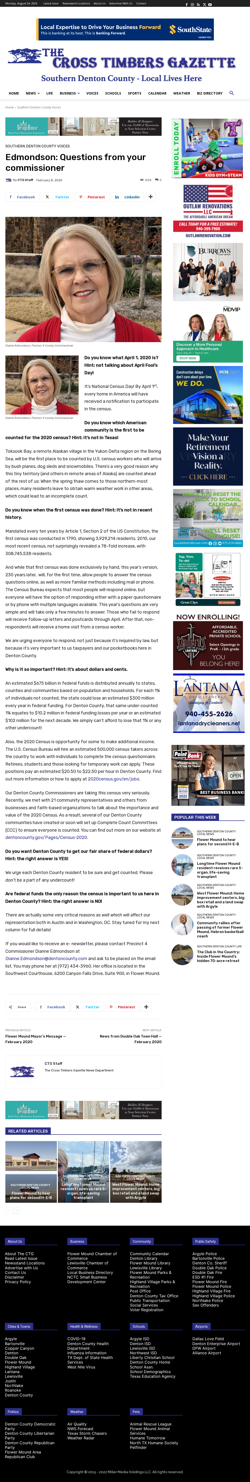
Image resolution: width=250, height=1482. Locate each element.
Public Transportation (150, 1300)
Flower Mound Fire (209, 1281)
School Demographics (150, 1371)
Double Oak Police (209, 1267)
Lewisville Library (146, 1267)
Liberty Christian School (152, 1357)
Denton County (19, 1395)
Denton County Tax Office (154, 1295)
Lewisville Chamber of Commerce (87, 1265)
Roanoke (13, 1390)
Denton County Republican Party (29, 1445)
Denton (11, 1352)
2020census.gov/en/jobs (113, 779)
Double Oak (16, 1357)
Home (9, 107)
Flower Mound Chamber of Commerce (92, 1256)
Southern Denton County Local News (30, 1186)
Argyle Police (204, 1253)
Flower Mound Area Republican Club (23, 1454)
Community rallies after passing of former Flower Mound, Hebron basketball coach (220, 929)
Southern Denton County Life (219, 946)
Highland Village (20, 1367)
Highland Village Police (213, 1295)
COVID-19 (76, 1338)
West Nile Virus (81, 1367)
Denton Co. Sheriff (209, 1263)
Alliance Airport (206, 1352)
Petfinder (138, 1447)
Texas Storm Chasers (87, 1433)
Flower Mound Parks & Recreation (150, 1275)
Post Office (140, 1291)
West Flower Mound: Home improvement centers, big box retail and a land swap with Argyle (136, 1191)
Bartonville (15, 1343)
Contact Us (15, 1272)
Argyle (11, 1338)
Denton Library (143, 1258)
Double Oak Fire (207, 1272)
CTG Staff (25, 180)
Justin (10, 1380)
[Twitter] (204, 3)
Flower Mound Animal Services (150, 1431)
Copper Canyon (19, 1348)
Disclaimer (14, 1277)
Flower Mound (18, 1362)
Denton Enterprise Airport (216, 1343)
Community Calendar (149, 1253)
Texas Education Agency (153, 1376)
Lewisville (14, 1376)
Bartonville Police (208, 1258)
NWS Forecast (80, 1428)
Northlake (14, 1385)
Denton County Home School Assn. (150, 1364)
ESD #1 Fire (203, 1277)
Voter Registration (146, 1309)
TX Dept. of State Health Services (90, 1360)
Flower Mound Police (211, 1286)
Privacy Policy (18, 1281)
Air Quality (77, 1424)
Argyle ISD (139, 1338)
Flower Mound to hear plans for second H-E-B (31, 1195)
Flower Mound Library (150, 1263)
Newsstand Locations (25, 1263)
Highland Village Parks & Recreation (152, 1284)
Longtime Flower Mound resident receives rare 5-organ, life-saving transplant (83, 1191)
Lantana (12, 1371)
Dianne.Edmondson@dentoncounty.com (46, 958)
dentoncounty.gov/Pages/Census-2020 (46, 837)
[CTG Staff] (9, 180)
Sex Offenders (205, 1305)
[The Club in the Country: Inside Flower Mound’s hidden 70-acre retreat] (182, 954)
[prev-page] (8, 1211)
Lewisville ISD (142, 1348)
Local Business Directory (90, 1272)
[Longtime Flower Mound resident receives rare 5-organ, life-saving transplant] (182, 865)
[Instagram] (192, 3)
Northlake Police (207, 1300)
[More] (151, 197)
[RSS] (198, 3)
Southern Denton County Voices (39, 107)
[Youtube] (210, 3)
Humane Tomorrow (147, 1437)
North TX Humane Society (154, 1442)
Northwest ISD (143, 1352)
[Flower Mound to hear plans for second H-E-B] (31, 1172)
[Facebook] (186, 3)
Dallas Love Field (208, 1338)
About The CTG (19, 1253)
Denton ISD (140, 1343)
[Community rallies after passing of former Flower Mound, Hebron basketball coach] (182, 924)
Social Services (144, 1305)
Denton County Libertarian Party (29, 1435)
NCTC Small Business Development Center (87, 1279)
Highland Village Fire (211, 1291)
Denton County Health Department (88, 1346)
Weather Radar (80, 1437)
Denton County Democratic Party (30, 1426)
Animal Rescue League (150, 1424)
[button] (232, 93)
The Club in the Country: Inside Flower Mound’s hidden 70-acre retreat (218, 956)
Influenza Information (86, 1352)
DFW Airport (204, 1348)
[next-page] (16, 1211)
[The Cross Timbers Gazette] (125, 63)
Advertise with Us (21, 1267)
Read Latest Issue (21, 1258)
